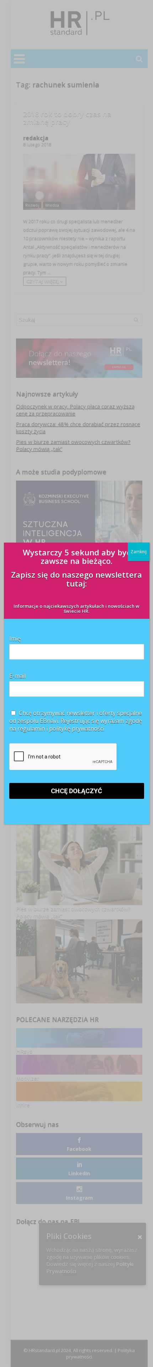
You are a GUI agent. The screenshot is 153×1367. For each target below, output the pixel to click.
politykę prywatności (76, 729)
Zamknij (139, 552)
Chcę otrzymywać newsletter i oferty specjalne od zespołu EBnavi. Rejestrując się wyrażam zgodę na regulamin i (75, 721)
